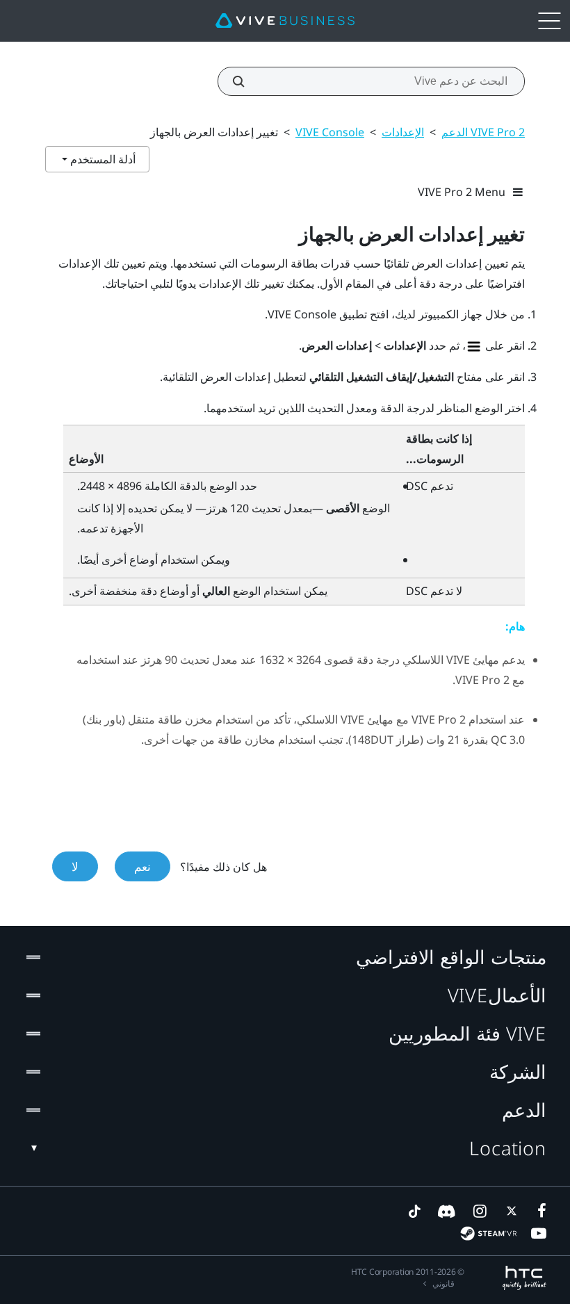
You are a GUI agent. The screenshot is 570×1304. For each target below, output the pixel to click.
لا (75, 866)
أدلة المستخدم (101, 159)
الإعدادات (403, 132)
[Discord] (447, 1211)
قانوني (443, 1283)
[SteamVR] (488, 1233)
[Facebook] (538, 1211)
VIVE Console (329, 132)
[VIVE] (285, 20)
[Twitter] (508, 1211)
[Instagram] (479, 1211)
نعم (142, 866)
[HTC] (524, 1278)
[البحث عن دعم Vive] (246, 81)
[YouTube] (538, 1233)
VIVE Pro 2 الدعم (483, 132)
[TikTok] (414, 1211)
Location (507, 1148)
